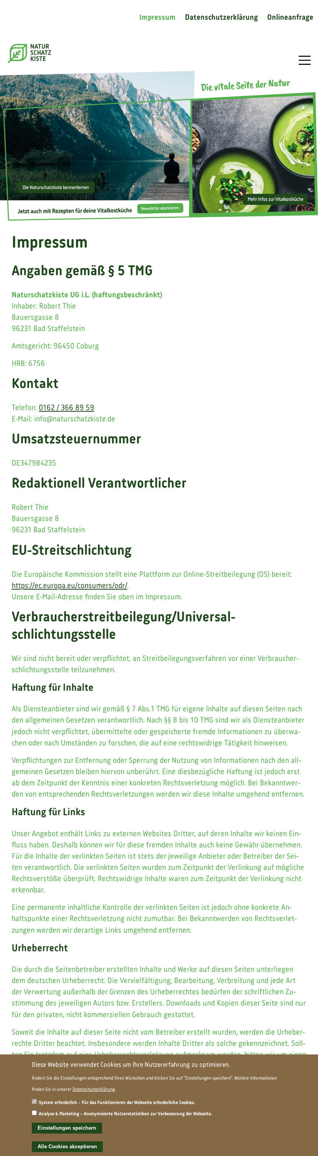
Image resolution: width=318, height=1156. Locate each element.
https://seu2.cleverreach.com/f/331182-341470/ (159, 146)
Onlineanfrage (290, 18)
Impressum (157, 18)
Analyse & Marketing (59, 1113)
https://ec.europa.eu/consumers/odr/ (69, 586)
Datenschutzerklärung (221, 18)
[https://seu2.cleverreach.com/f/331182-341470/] (159, 146)
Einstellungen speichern (67, 1128)
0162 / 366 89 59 (66, 408)
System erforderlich (58, 1102)
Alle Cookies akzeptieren (67, 1146)
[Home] (29, 53)
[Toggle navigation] (304, 60)
